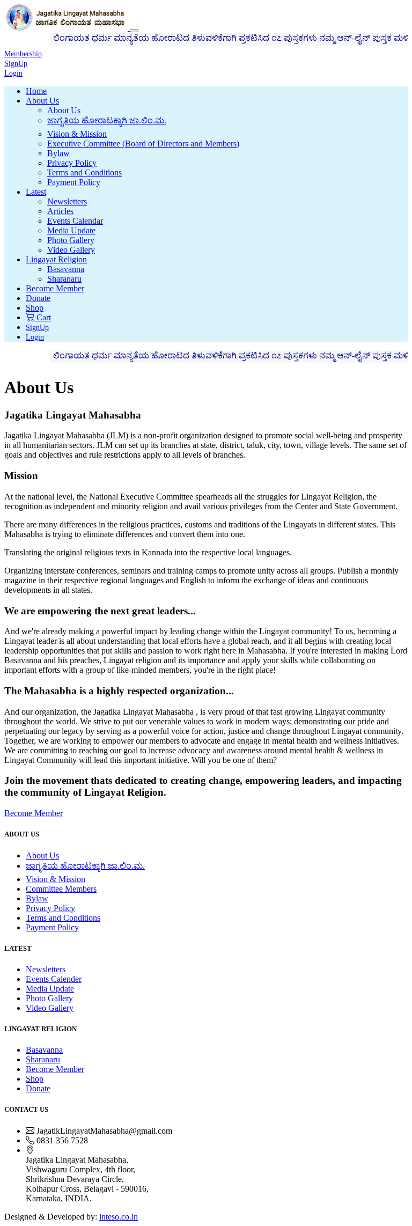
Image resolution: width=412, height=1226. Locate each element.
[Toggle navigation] (134, 30)
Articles (60, 211)
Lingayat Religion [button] (56, 259)
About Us (63, 110)
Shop (34, 307)
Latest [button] (36, 191)
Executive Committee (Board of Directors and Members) (143, 143)
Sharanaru (64, 278)
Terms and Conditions (84, 172)
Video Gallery (71, 249)
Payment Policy (73, 182)
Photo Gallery (70, 240)
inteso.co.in (118, 1216)
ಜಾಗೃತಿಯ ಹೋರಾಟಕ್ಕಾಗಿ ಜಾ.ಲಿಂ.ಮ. (106, 120)
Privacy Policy (72, 162)
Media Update (71, 230)
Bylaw (58, 153)
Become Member (55, 288)
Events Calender (54, 978)
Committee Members (61, 888)
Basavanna (65, 269)
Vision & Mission (77, 133)
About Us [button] (42, 100)
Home (36, 91)
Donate (38, 298)
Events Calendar (75, 220)
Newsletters (67, 201)
